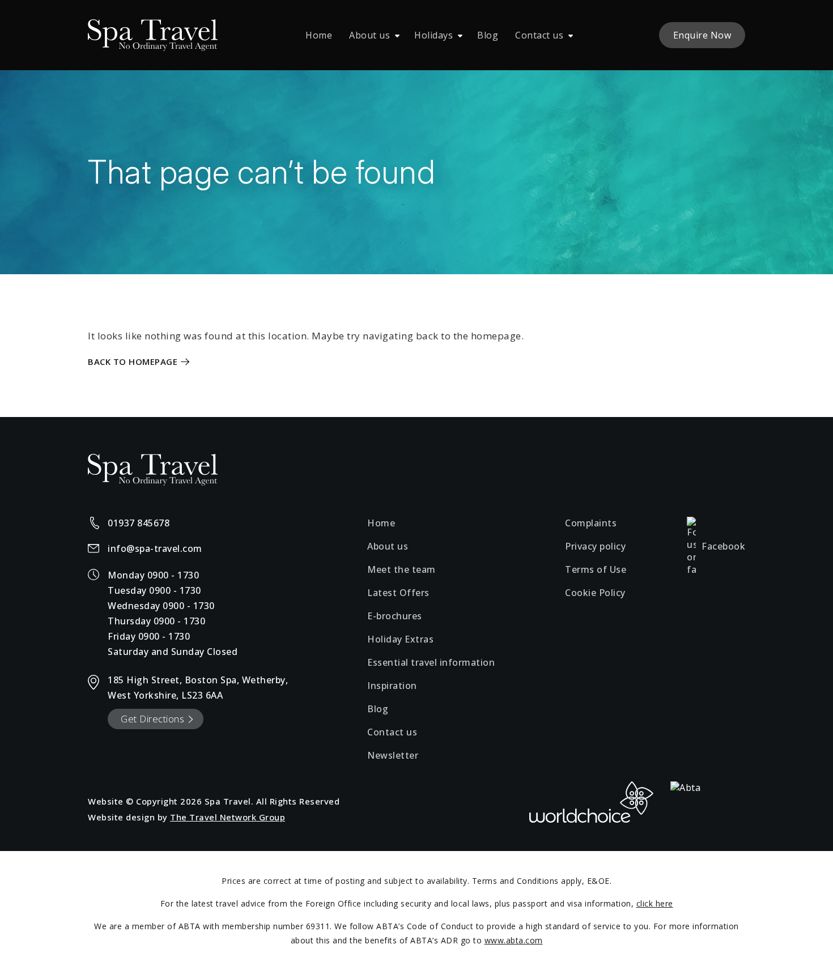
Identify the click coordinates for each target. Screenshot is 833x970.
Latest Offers (398, 592)
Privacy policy (595, 546)
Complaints (591, 523)
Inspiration (392, 685)
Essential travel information (431, 662)
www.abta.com (513, 940)
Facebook (723, 546)
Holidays (433, 35)
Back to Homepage (132, 362)
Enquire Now (702, 35)
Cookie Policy (595, 592)
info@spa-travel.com (155, 548)
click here (654, 903)
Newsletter (392, 755)
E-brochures (394, 616)
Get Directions (152, 718)
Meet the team (401, 569)
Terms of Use (595, 569)
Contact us (539, 35)
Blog (487, 35)
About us (369, 35)
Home (318, 35)
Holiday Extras (400, 639)
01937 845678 (138, 523)
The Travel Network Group (227, 817)
